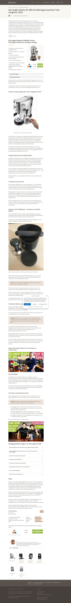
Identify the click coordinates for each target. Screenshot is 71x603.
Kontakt (29, 583)
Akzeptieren (27, 304)
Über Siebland (48, 582)
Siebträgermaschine (15, 7)
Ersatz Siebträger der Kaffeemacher (34, 408)
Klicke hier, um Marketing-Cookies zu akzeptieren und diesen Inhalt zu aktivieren (26, 362)
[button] (46, 295)
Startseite (10, 7)
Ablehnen (34, 304)
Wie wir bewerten (34, 543)
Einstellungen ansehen (43, 304)
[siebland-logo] (12, 2)
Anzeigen (13, 36)
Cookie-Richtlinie (30, 306)
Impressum (41, 306)
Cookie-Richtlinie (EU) (37, 583)
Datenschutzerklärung (36, 306)
